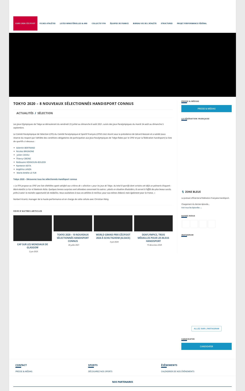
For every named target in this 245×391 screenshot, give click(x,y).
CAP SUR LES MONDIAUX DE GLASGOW (32, 246)
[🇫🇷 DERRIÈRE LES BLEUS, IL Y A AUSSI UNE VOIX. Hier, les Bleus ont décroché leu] (189, 281)
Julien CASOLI (22, 155)
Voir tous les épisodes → (191, 207)
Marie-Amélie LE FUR (26, 172)
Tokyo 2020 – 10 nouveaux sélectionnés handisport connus (73, 238)
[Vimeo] (212, 224)
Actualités (24, 113)
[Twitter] (186, 224)
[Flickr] (203, 224)
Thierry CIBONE (23, 158)
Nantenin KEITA (23, 165)
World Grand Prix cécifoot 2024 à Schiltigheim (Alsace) (113, 236)
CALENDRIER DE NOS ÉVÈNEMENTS (177, 371)
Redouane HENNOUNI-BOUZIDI (31, 162)
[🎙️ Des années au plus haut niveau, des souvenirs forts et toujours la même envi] (189, 315)
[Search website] (211, 23)
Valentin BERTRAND (25, 147)
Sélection (45, 113)
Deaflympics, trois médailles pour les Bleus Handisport (153, 238)
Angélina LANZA (23, 169)
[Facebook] (194, 224)
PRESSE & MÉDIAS (23, 371)
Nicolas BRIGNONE (25, 151)
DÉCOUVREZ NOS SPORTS (100, 371)
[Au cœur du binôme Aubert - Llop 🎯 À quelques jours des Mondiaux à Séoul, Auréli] (206, 264)
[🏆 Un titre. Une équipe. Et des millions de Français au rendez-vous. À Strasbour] (206, 247)
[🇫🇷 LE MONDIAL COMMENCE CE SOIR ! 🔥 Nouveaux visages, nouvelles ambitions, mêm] (189, 298)
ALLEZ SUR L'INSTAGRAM (206, 328)
